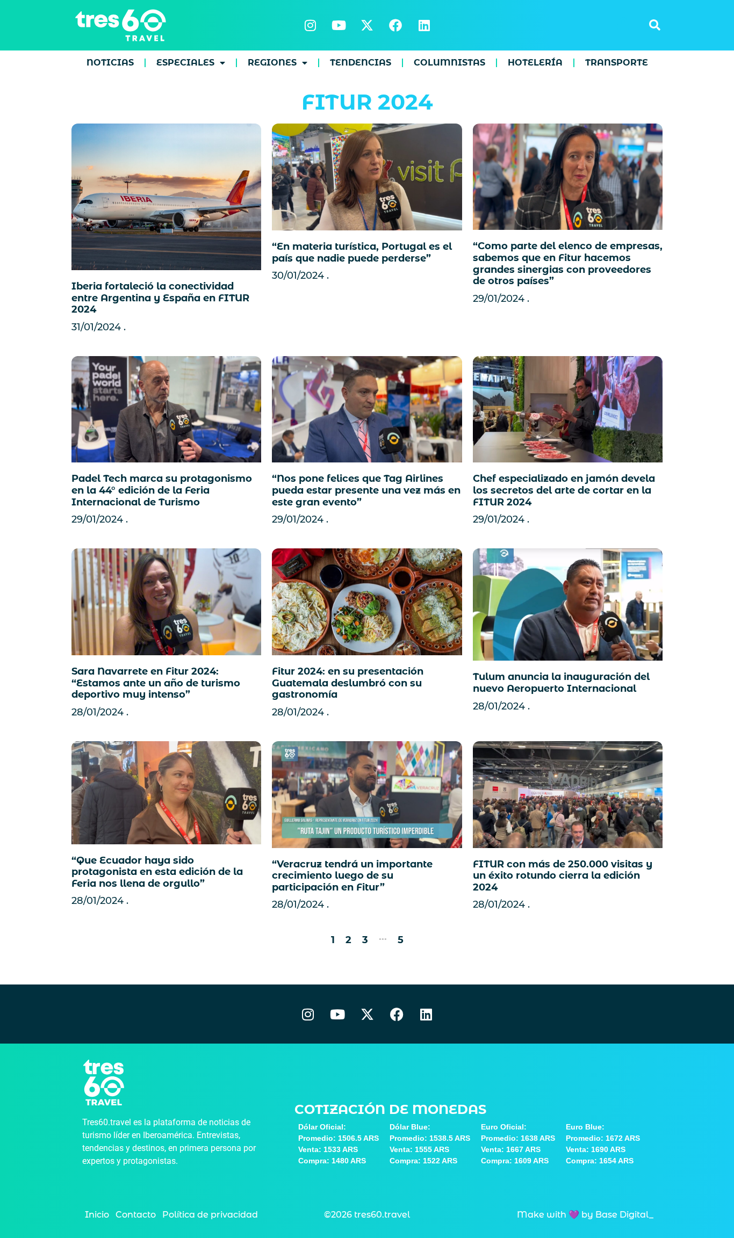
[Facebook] (395, 25)
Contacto (136, 1215)
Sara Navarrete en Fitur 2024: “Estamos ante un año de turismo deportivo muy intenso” (155, 682)
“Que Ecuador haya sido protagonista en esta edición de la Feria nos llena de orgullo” (157, 872)
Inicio (97, 1215)
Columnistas (449, 62)
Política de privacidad (210, 1215)
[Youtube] (338, 25)
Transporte (616, 62)
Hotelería (535, 62)
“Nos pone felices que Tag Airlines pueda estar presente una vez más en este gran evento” (366, 490)
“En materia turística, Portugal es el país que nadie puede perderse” (362, 252)
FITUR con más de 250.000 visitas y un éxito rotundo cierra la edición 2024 (562, 875)
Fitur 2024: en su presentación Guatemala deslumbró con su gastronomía (347, 682)
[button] (654, 25)
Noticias (110, 62)
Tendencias (360, 62)
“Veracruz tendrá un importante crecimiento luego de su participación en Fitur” (352, 875)
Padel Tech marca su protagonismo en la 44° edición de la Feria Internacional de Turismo (161, 490)
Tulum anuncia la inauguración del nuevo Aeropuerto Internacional (561, 682)
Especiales (185, 62)
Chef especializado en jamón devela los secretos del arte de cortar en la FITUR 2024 (564, 490)
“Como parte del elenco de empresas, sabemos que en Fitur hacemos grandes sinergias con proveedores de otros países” (568, 263)
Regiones (272, 62)
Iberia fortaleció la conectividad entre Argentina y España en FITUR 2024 (160, 297)
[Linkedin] (424, 25)
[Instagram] (310, 25)
